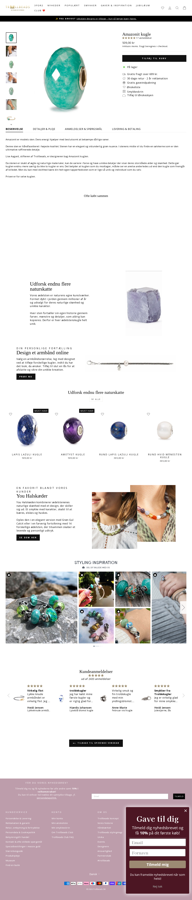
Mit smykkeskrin (61, 827)
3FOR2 (38, 5)
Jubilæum (143, 5)
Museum (10, 860)
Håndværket (104, 827)
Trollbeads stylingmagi (110, 832)
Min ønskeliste (60, 823)
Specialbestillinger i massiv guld (23, 846)
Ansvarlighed (105, 851)
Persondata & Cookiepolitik (20, 832)
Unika (101, 837)
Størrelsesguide (14, 851)
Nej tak (157, 886)
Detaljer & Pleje (44, 129)
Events (101, 841)
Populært (72, 5)
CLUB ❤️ (40, 10)
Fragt (142, 46)
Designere (103, 846)
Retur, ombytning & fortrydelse (23, 827)
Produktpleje (13, 855)
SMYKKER (90, 5)
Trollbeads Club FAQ (63, 837)
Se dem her (28, 537)
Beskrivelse (14, 129)
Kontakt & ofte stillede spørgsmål (24, 841)
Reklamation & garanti (18, 823)
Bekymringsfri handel (17, 837)
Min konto (57, 818)
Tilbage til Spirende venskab (98, 743)
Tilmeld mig (158, 864)
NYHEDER (54, 5)
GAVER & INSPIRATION (116, 5)
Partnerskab (104, 855)
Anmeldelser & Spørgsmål (83, 129)
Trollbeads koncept (108, 818)
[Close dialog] (185, 810)
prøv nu (25, 376)
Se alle (96, 399)
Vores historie (105, 823)
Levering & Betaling (126, 129)
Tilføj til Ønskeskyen (140, 95)
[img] (96, 675)
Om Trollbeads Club (62, 832)
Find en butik (13, 865)
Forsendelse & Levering (18, 818)
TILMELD (179, 796)
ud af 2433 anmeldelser (96, 679)
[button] (129, 37)
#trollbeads (104, 860)
